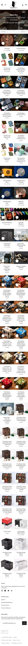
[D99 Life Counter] (21, 193)
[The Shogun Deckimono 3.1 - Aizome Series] (21, 82)
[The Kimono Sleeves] (7, 149)
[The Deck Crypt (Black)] (7, 565)
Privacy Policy (5, 605)
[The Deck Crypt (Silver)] (21, 565)
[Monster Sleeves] (7, 214)
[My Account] (22, 5)
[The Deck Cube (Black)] (7, 544)
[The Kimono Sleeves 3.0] (7, 59)
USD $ (4, 631)
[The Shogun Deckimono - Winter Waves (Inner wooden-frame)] (7, 281)
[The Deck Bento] (21, 40)
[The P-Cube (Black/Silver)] (21, 523)
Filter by (3, 31)
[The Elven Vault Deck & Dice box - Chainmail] (7, 433)
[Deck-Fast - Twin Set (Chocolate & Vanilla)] (7, 409)
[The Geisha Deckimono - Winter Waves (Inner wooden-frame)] (21, 332)
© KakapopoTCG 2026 (6, 637)
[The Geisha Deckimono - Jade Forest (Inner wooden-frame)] (21, 383)
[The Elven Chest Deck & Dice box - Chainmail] (21, 500)
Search (3, 599)
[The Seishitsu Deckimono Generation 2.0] (21, 149)
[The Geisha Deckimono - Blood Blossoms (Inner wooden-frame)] (7, 383)
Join (24, 623)
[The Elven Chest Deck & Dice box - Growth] (21, 478)
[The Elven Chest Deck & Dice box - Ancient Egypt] (7, 500)
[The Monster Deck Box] (7, 235)
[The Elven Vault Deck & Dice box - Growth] (21, 455)
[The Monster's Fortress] (21, 172)
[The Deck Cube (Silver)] (21, 544)
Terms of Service (6, 608)
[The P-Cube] (7, 523)
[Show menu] (2, 5)
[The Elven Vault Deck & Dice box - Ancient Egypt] (21, 409)
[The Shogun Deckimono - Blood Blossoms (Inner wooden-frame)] (21, 281)
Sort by (23, 31)
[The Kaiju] (7, 40)
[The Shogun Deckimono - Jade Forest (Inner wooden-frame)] (21, 307)
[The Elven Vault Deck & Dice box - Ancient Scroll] (7, 455)
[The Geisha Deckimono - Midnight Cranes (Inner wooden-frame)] (21, 358)
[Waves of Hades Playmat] (21, 257)
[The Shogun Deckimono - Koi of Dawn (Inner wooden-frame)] (7, 332)
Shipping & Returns (7, 602)
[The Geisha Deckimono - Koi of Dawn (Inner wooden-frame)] (7, 358)
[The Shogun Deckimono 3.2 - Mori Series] (21, 59)
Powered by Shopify (17, 643)
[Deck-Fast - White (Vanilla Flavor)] (21, 235)
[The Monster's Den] (7, 193)
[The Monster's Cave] (7, 172)
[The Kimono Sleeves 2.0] (7, 127)
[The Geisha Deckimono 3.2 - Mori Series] (7, 82)
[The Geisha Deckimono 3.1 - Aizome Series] (7, 104)
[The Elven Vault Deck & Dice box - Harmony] (21, 433)
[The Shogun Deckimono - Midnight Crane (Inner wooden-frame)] (7, 307)
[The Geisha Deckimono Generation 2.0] (21, 127)
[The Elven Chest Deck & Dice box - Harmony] (7, 478)
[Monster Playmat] (21, 214)
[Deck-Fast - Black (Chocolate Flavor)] (7, 257)
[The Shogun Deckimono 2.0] (21, 104)
